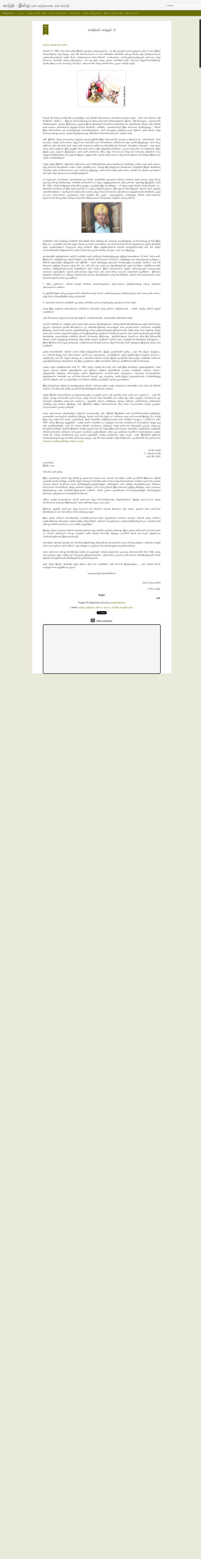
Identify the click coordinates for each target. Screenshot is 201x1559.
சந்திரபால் (89, 607)
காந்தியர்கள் (74, 12)
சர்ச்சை (99, 607)
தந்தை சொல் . (132, 12)
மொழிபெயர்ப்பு (126, 607)
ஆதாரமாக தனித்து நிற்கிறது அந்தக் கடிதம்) (63, 440)
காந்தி (81, 607)
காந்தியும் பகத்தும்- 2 (102, 29)
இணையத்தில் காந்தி (113, 12)
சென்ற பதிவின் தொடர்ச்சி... (56, 44)
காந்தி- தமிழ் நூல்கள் (92, 12)
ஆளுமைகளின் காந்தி (37, 12)
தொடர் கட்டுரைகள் (57, 12)
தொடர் (107, 607)
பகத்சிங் (115, 607)
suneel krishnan (117, 602)
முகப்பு (21, 12)
